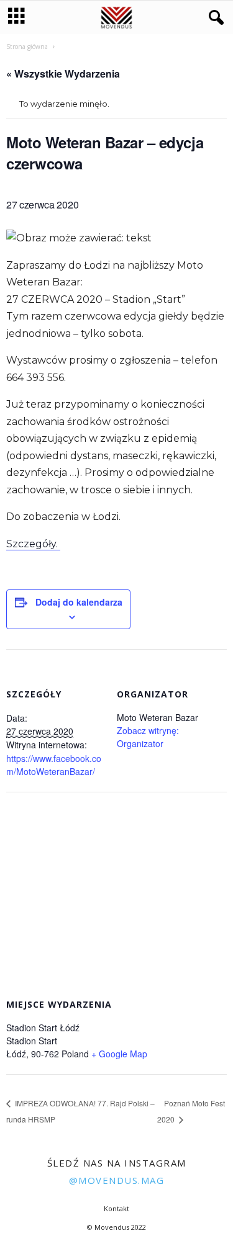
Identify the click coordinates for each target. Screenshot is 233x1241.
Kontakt (116, 1208)
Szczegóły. (33, 544)
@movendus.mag (117, 1180)
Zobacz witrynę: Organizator (148, 737)
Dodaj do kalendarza (78, 602)
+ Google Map (119, 1053)
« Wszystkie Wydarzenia (63, 73)
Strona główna (27, 46)
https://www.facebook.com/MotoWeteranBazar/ (53, 764)
